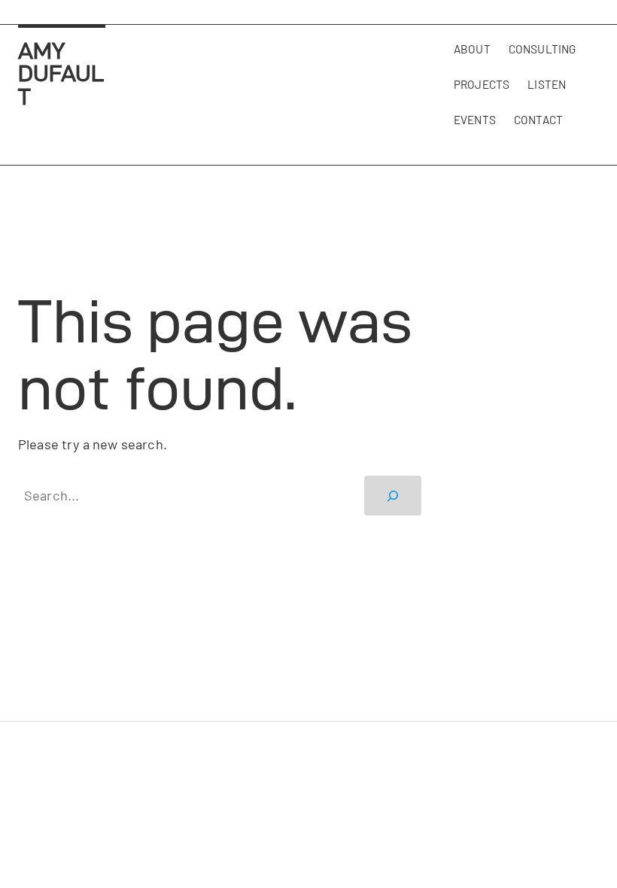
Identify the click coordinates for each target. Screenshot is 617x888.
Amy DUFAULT (61, 73)
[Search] (393, 495)
